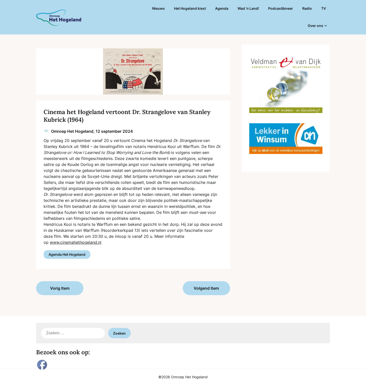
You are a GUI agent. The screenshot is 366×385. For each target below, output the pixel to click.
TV (323, 8)
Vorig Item (59, 288)
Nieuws (158, 8)
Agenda (221, 8)
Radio (307, 8)
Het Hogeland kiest (190, 8)
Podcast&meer (280, 8)
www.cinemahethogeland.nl (75, 242)
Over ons (315, 25)
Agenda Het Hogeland (67, 254)
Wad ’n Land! (248, 8)
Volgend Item (206, 288)
